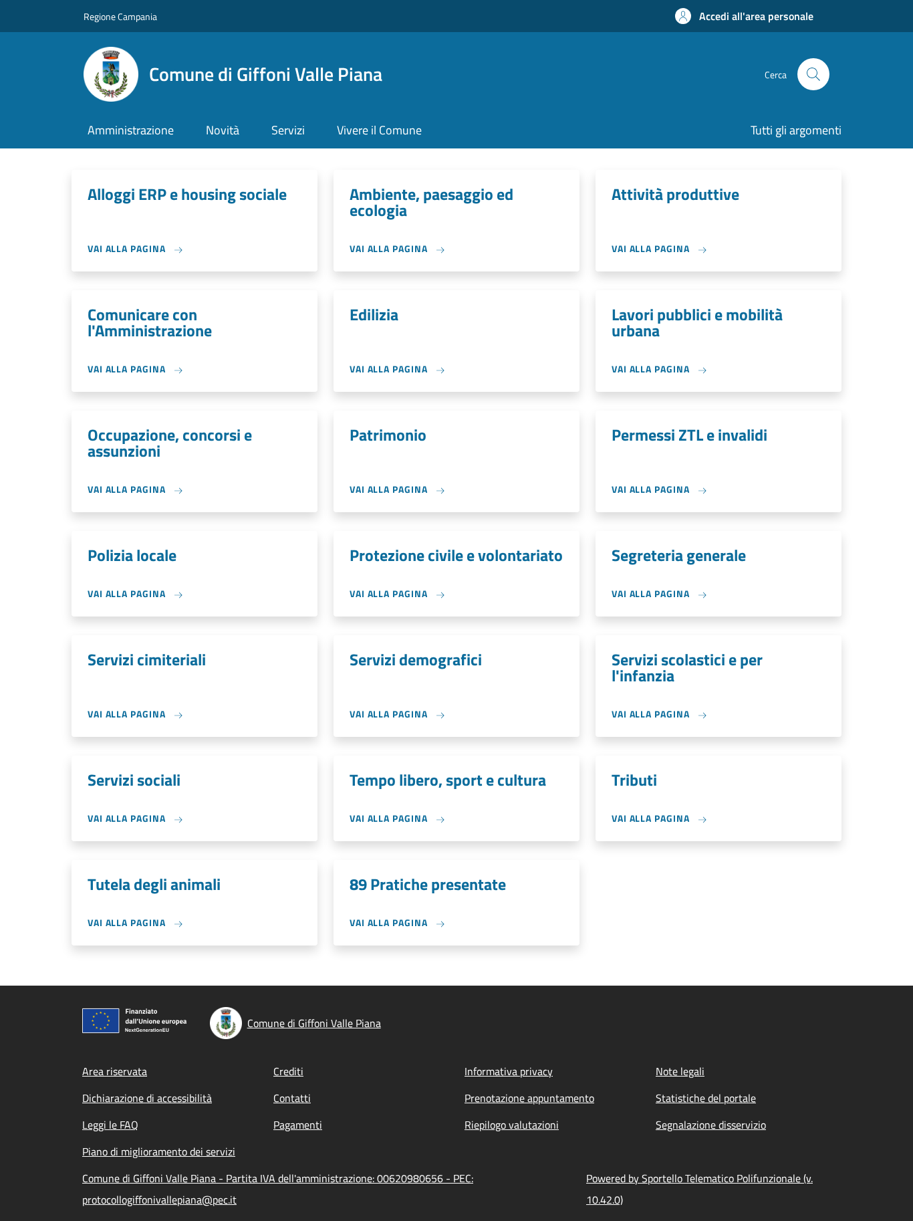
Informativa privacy (509, 1071)
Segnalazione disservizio (711, 1125)
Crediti (288, 1071)
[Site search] (813, 74)
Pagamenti (297, 1125)
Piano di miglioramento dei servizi (158, 1151)
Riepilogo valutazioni (512, 1125)
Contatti (292, 1098)
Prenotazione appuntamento (529, 1098)
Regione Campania (120, 16)
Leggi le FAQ (110, 1125)
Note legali (680, 1071)
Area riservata (114, 1071)
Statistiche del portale (706, 1098)
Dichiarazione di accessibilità (147, 1098)
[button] (744, 16)
